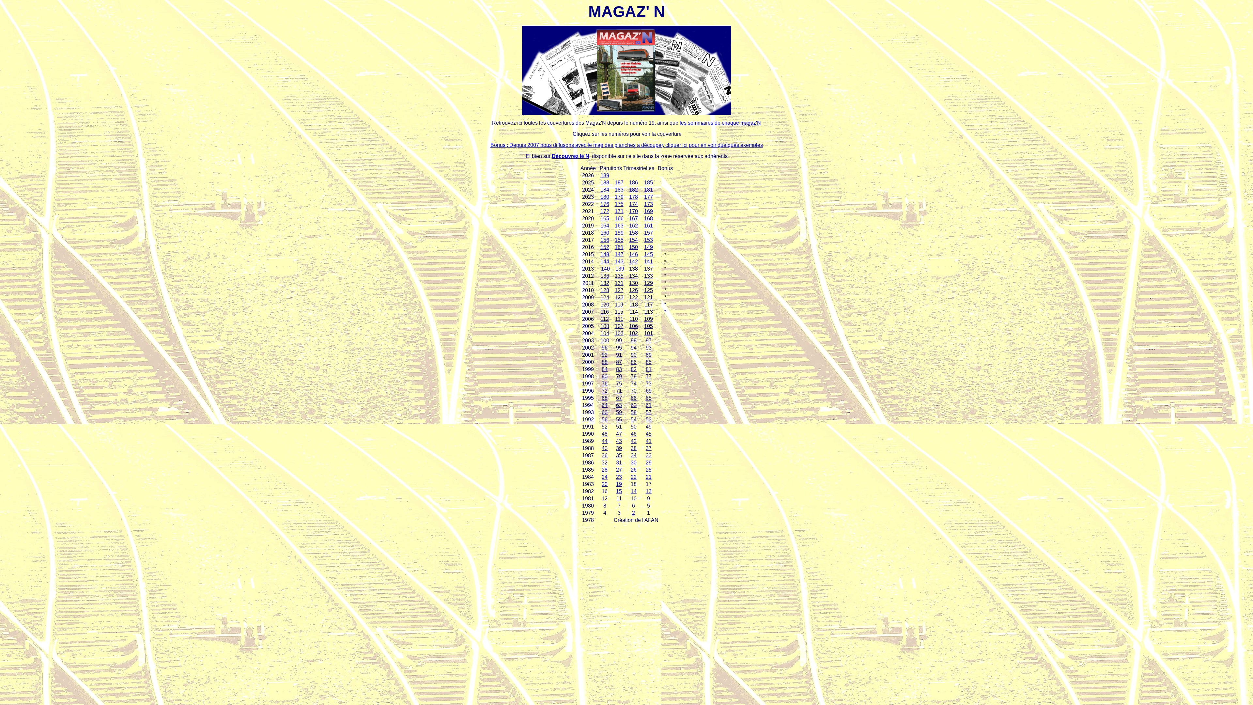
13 (649, 491)
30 (634, 462)
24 (605, 477)
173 (648, 204)
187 (619, 182)
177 (648, 197)
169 (648, 211)
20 (605, 484)
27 (619, 470)
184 (604, 190)
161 (648, 225)
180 (604, 197)
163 (619, 225)
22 (634, 477)
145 (648, 254)
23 (619, 477)
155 (619, 240)
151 (619, 247)
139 (619, 269)
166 (619, 218)
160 (604, 233)
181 (648, 190)
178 (633, 197)
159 (619, 233)
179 (619, 197)
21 (649, 477)
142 (633, 261)
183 (619, 190)
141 (648, 261)
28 (605, 470)
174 (633, 204)
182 (633, 190)
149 (648, 247)
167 (633, 218)
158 (633, 233)
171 (619, 211)
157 (648, 233)
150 (633, 247)
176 (604, 204)
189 (604, 175)
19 (619, 484)
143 (619, 261)
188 (604, 182)
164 (604, 225)
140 (605, 269)
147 (619, 254)
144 (604, 261)
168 (648, 218)
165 (604, 218)
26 (634, 470)
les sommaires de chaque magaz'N (720, 123)
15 (619, 491)
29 (649, 462)
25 (649, 470)
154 (633, 240)
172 (604, 211)
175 (619, 204)
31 (619, 462)
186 (633, 182)
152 (604, 247)
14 (634, 491)
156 (604, 240)
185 (648, 182)
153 (648, 240)
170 (633, 211)
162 (633, 225)
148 (604, 254)
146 (633, 254)
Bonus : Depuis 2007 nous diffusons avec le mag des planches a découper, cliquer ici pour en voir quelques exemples (626, 145)
